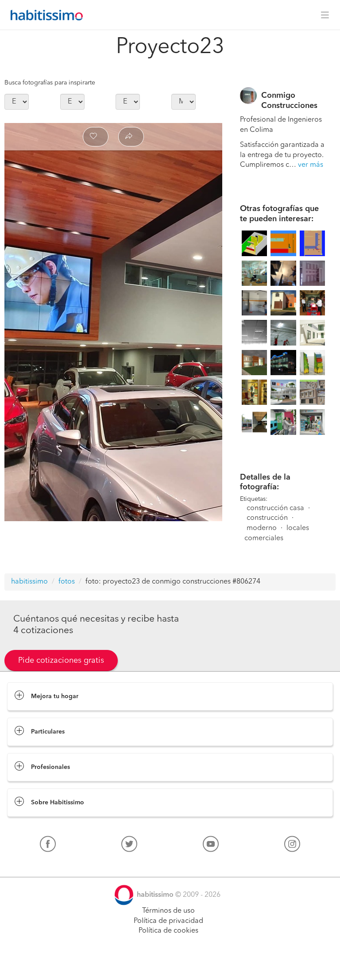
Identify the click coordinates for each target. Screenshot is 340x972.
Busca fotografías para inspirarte (49, 83)
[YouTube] (211, 845)
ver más (310, 165)
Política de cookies (168, 930)
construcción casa (275, 508)
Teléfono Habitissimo (40, 864)
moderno (262, 528)
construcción (267, 518)
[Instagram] (292, 845)
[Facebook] (48, 845)
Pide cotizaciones (170, 957)
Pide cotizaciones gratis (61, 661)
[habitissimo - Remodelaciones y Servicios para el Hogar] (44, 15)
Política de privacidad (168, 921)
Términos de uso (168, 910)
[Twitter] (129, 845)
